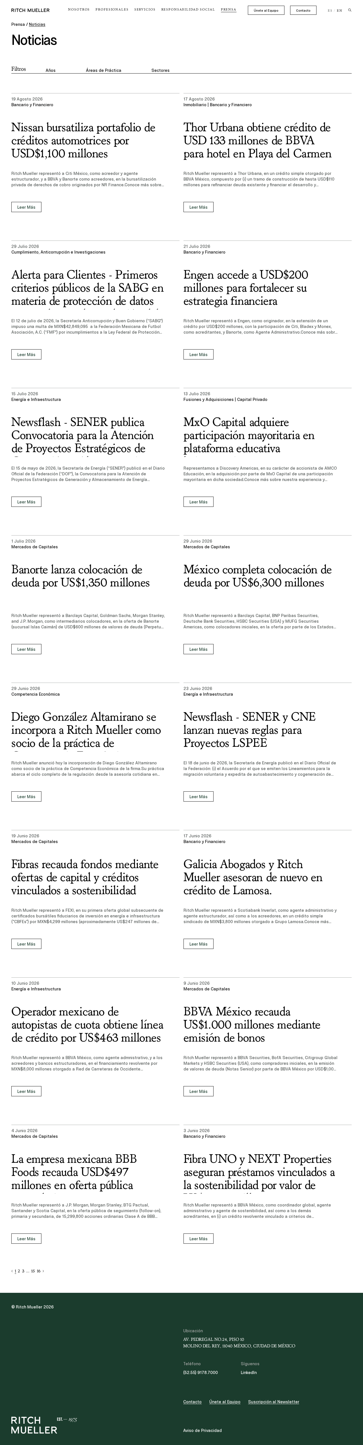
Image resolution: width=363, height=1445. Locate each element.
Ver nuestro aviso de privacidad (54, 1401)
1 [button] (15, 1271)
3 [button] (23, 1271)
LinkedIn (249, 1372)
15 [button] (33, 1271)
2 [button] (19, 1271)
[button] (12, 1271)
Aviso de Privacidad (202, 1430)
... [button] (27, 1271)
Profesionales (112, 9)
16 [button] (39, 1271)
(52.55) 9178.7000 (200, 1372)
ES (330, 10)
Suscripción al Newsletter (273, 1402)
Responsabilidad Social (188, 9)
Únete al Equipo (266, 10)
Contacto (303, 10)
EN (340, 10)
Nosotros (79, 9)
